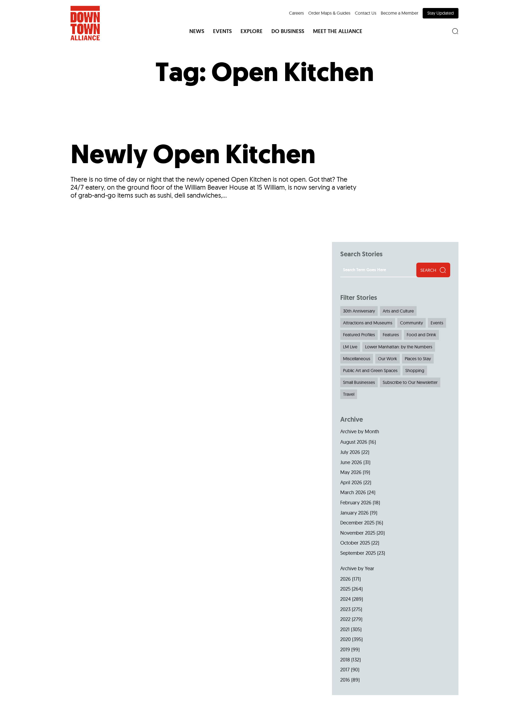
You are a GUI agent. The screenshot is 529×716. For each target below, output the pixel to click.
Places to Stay (418, 358)
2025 (345, 589)
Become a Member (399, 13)
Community (411, 322)
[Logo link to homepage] (85, 23)
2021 (345, 629)
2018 (345, 659)
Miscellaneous (356, 358)
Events (437, 322)
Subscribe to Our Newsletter (410, 382)
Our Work (387, 358)
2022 (345, 619)
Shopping (414, 370)
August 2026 (353, 442)
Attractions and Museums (367, 322)
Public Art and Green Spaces (370, 370)
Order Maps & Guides (329, 13)
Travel (348, 394)
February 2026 (355, 502)
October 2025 (355, 543)
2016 (345, 680)
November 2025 (357, 533)
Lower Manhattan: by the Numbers (398, 346)
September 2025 (358, 553)
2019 (345, 649)
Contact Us (365, 13)
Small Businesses (359, 382)
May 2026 (350, 472)
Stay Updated (440, 13)
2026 (345, 579)
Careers (296, 13)
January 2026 (354, 513)
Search (428, 270)
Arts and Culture (398, 311)
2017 (345, 669)
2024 (345, 599)
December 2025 (357, 522)
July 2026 (350, 452)
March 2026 (353, 492)
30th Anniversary (359, 311)
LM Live (350, 346)
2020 (345, 639)
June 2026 (351, 462)
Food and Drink (421, 334)
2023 (345, 609)
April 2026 (351, 482)
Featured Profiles (359, 334)
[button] (196, 31)
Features (391, 334)
